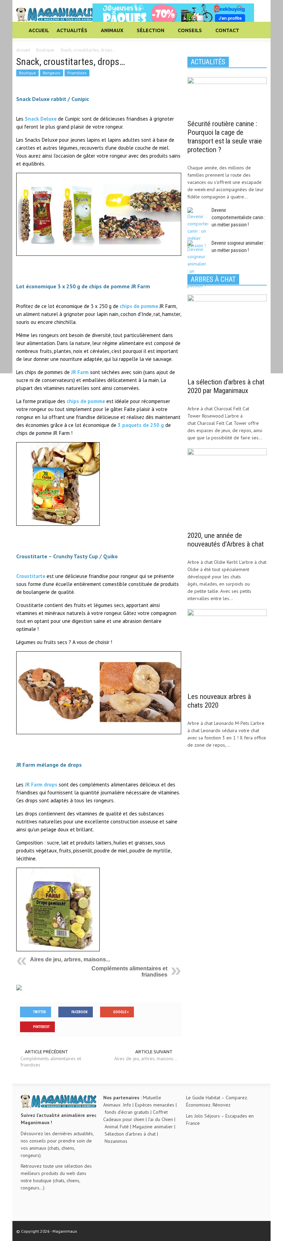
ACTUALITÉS (70, 34)
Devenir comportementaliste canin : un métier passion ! (238, 217)
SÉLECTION (148, 34)
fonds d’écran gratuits (127, 1112)
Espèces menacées (154, 1105)
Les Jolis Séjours (203, 1116)
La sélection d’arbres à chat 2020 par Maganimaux (225, 386)
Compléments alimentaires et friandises (50, 1061)
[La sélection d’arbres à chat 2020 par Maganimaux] (227, 333)
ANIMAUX (110, 34)
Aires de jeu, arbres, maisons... (70, 959)
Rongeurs (51, 72)
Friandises (77, 72)
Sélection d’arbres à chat (130, 1134)
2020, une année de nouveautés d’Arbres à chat (225, 539)
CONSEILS (188, 34)
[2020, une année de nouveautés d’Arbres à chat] (227, 487)
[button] (260, 30)
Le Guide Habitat (203, 1097)
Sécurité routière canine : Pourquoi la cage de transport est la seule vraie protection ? (224, 137)
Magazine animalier (153, 1126)
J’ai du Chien (160, 1119)
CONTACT (227, 30)
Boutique (27, 72)
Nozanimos (116, 1141)
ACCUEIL (39, 30)
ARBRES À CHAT (213, 279)
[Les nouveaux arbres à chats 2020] (227, 648)
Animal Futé (117, 1126)
